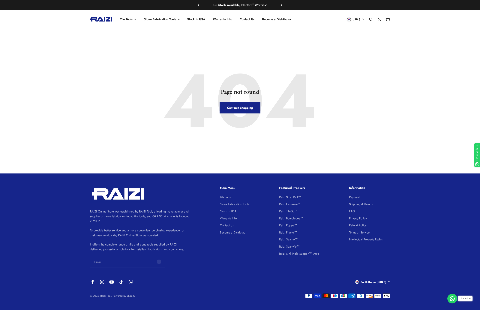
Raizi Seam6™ (288, 239)
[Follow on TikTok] (121, 281)
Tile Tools (126, 19)
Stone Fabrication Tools (160, 19)
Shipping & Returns (361, 204)
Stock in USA (196, 19)
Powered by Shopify (124, 296)
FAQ (352, 211)
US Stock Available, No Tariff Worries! (240, 5)
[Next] (281, 5)
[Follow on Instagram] (102, 281)
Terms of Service (359, 232)
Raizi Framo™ (288, 232)
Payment (354, 197)
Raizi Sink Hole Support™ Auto (299, 253)
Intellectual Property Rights (365, 239)
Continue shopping (240, 108)
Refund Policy (358, 225)
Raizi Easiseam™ (290, 204)
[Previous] (198, 5)
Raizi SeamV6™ (289, 246)
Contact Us (247, 19)
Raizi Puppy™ (288, 225)
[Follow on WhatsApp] (130, 281)
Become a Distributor (276, 19)
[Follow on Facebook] (92, 281)
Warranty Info (222, 19)
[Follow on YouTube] (111, 281)
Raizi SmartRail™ (290, 197)
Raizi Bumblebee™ (291, 218)
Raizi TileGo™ (288, 211)
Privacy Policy (358, 218)
